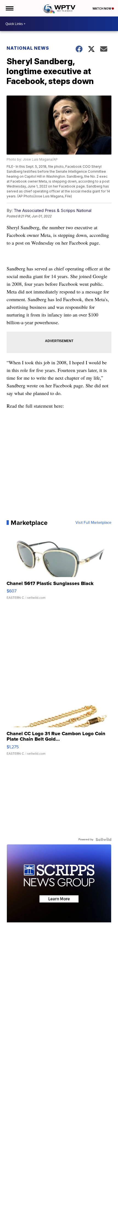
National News (28, 48)
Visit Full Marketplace (93, 523)
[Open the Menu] (9, 8)
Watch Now (102, 8)
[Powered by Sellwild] (103, 839)
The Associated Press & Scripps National (52, 210)
